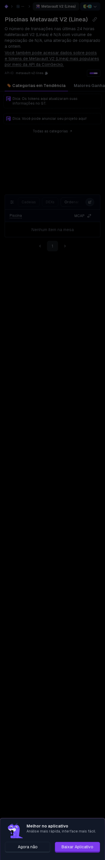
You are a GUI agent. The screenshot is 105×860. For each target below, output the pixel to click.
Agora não (28, 846)
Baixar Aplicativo (77, 846)
